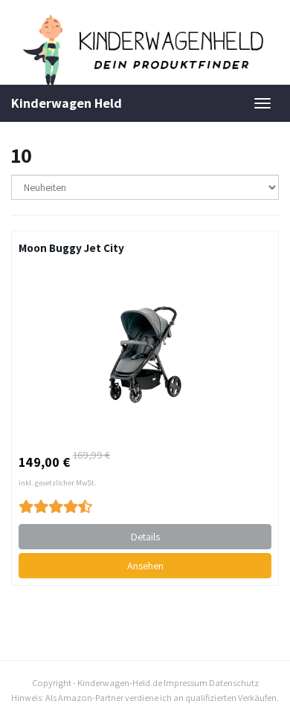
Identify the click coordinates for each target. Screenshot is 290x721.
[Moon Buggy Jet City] (145, 354)
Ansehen (145, 565)
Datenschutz (234, 682)
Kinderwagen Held (66, 102)
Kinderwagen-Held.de (119, 682)
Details (145, 536)
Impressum (185, 682)
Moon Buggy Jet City (71, 247)
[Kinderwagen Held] (145, 50)
